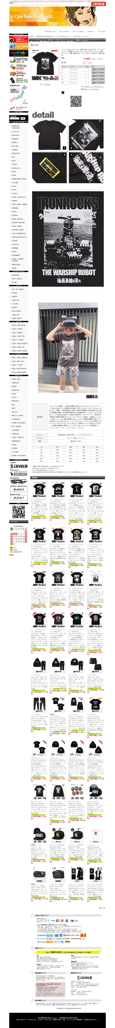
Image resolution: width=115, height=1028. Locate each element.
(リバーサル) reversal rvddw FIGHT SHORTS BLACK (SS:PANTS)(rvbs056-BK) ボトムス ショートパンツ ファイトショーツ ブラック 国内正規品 (95, 681)
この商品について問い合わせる (93, 86)
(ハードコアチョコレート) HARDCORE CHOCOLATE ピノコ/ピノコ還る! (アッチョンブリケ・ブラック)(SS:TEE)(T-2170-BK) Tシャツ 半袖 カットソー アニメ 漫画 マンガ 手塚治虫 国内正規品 (39, 596)
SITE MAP (101, 31)
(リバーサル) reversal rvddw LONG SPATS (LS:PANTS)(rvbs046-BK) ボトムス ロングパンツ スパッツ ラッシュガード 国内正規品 (39, 720)
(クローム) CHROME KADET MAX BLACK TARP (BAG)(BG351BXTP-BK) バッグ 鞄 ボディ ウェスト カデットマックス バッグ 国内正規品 (58, 890)
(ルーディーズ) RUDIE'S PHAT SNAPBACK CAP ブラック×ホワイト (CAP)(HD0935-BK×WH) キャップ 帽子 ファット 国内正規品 (39, 852)
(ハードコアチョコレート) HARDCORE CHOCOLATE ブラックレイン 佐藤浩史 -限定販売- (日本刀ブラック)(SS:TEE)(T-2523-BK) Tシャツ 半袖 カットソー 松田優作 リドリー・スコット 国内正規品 (39, 507)
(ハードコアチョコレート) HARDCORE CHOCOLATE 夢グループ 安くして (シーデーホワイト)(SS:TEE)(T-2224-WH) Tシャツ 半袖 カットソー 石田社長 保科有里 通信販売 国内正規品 (95, 596)
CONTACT (91, 31)
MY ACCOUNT (64, 31)
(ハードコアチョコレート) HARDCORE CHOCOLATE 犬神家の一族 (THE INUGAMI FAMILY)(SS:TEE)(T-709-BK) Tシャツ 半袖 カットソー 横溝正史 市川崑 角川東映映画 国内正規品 (58, 552)
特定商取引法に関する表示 (68, 1018)
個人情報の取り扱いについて (47, 1018)
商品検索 (14, 116)
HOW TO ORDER (78, 31)
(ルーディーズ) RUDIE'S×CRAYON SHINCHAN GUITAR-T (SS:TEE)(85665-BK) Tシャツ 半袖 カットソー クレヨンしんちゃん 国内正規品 (39, 807)
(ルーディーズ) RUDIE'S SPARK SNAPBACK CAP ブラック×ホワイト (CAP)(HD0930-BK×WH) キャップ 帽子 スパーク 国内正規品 (95, 807)
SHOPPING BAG (50, 31)
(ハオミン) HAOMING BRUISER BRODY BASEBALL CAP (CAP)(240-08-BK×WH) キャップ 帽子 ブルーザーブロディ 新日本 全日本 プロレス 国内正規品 (76, 851)
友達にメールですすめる (91, 89)
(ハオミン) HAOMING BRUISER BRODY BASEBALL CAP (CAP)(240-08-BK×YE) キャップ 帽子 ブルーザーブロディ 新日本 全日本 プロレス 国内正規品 (58, 851)
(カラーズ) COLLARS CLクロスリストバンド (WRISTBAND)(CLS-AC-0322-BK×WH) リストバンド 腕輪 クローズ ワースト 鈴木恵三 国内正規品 (76, 890)
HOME (32, 36)
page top (102, 908)
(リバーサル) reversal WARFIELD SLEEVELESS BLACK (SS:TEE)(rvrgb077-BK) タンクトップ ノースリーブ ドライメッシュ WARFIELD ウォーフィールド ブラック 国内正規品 (76, 722)
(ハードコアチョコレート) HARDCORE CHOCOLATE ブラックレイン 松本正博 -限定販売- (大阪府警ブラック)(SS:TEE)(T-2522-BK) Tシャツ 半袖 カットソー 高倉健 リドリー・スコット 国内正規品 (58, 507)
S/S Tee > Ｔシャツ (81, 36)
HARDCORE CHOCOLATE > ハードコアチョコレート (53, 36)
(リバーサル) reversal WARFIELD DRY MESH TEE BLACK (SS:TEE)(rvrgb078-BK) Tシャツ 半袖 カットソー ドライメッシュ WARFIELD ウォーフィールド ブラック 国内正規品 (58, 723)
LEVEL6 (11, 3)
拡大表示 (47, 84)
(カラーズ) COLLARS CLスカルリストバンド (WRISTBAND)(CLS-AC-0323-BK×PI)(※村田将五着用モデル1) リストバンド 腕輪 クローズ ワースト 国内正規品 (95, 890)
